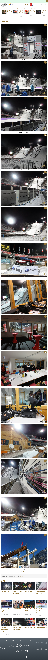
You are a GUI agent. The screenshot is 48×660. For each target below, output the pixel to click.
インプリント (38, 645)
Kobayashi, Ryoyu (26, 647)
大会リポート (2, 648)
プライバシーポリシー (27, 0)
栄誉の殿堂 (10, 650)
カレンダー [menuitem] (17, 8)
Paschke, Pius (26, 651)
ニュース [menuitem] (3, 8)
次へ (26, 571)
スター (9, 651)
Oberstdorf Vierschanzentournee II (41, 611)
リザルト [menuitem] (11, 8)
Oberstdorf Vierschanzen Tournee (4, 630)
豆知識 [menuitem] (31, 8)
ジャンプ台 (2, 650)
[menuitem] (41, 4)
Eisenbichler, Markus (27, 644)
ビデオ (9, 643)
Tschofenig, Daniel (26, 656)
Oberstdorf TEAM (5, 591)
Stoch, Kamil (26, 655)
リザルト (1, 646)
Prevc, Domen (26, 652)
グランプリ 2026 (19, 643)
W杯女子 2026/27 (19, 649)
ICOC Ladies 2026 (18, 646)
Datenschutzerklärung (39, 647)
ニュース (1, 644)
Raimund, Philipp (26, 653)
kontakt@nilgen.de (21, 576)
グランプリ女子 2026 (19, 644)
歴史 (1, 652)
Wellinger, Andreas (26, 657)
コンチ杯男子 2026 (19, 645)
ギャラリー (10, 644)
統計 (1, 649)
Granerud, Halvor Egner (27, 645)
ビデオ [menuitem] (35, 8)
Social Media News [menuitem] (43, 8)
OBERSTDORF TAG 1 (18, 609)
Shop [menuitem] (38, 8)
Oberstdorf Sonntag (29, 627)
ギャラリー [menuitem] (26, 8)
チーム (9, 649)
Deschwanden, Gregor (27, 643)
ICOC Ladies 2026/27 (19, 651)
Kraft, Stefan (26, 649)
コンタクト (38, 644)
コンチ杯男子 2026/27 (19, 650)
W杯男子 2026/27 (19, 647)
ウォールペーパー (11, 645)
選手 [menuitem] (21, 8)
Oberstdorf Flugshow (41, 627)
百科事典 (1, 653)
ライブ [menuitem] (7, 8)
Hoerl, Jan (25, 646)
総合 (1, 647)
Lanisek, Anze (26, 650)
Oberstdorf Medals (29, 591)
